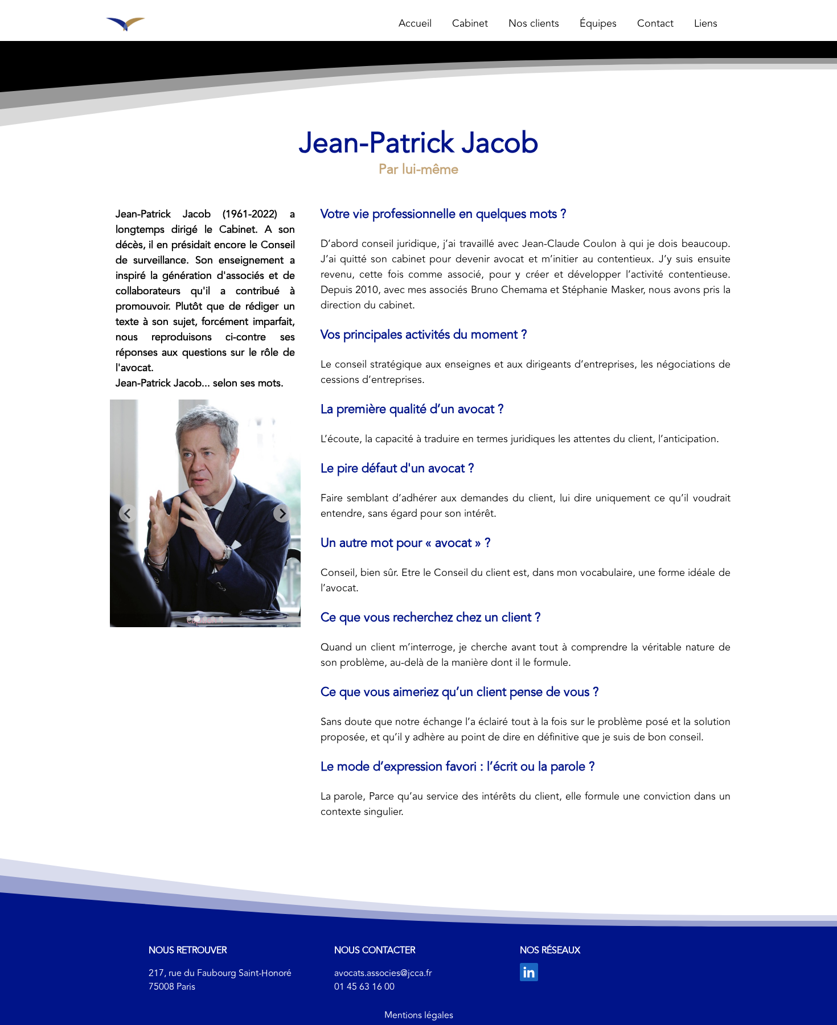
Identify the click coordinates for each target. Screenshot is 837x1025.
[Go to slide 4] (213, 618)
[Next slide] (282, 513)
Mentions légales (418, 1015)
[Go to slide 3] (205, 618)
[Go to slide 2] (197, 619)
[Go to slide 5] (221, 618)
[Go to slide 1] (189, 618)
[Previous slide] (128, 513)
